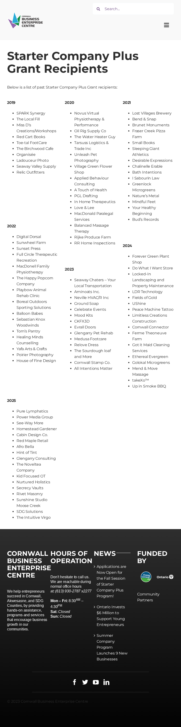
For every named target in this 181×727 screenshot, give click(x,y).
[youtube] (96, 682)
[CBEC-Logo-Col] (25, 13)
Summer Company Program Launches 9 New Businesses (112, 647)
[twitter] (85, 682)
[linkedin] (106, 682)
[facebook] (75, 682)
